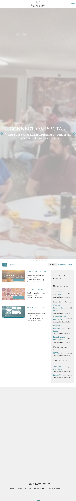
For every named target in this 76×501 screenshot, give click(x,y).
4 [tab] (39, 260)
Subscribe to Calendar (65, 265)
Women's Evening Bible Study (59, 328)
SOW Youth (57, 353)
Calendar (12, 265)
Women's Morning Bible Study (59, 308)
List (5, 265)
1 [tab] (31, 260)
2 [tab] (34, 260)
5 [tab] (42, 260)
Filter (51, 264)
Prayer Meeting (59, 375)
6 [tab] (45, 260)
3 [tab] (37, 260)
